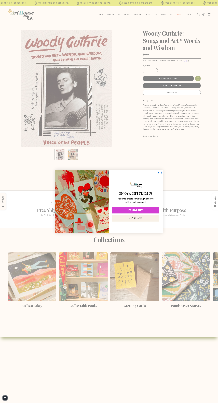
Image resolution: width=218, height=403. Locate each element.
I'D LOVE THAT (135, 210)
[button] (5, 398)
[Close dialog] (160, 172)
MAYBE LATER (135, 218)
